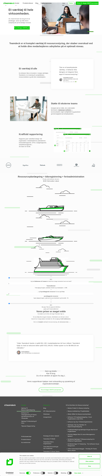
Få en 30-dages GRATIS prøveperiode (22, 28)
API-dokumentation (49, 411)
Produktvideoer (28, 3)
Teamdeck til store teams (51, 451)
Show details (77, 473)
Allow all (89, 456)
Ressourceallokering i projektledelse (78, 411)
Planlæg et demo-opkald (51, 436)
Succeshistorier (25, 442)
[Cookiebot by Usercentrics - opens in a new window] (9, 473)
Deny (89, 466)
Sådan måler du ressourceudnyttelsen (79, 414)
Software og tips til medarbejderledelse (80, 422)
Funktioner (8, 3)
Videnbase (46, 414)
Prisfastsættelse (46, 3)
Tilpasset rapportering (28, 426)
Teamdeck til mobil (49, 439)
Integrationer (47, 417)
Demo (71, 3)
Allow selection (90, 461)
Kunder (17, 3)
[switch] (43, 473)
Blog (36, 3)
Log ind (63, 4)
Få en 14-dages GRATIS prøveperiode (88, 3)
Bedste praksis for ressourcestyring (78, 408)
